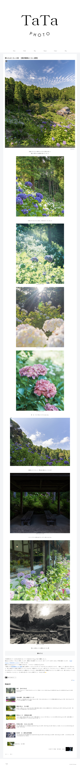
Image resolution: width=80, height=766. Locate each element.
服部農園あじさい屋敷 (16, 666)
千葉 (10, 677)
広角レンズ (14, 677)
